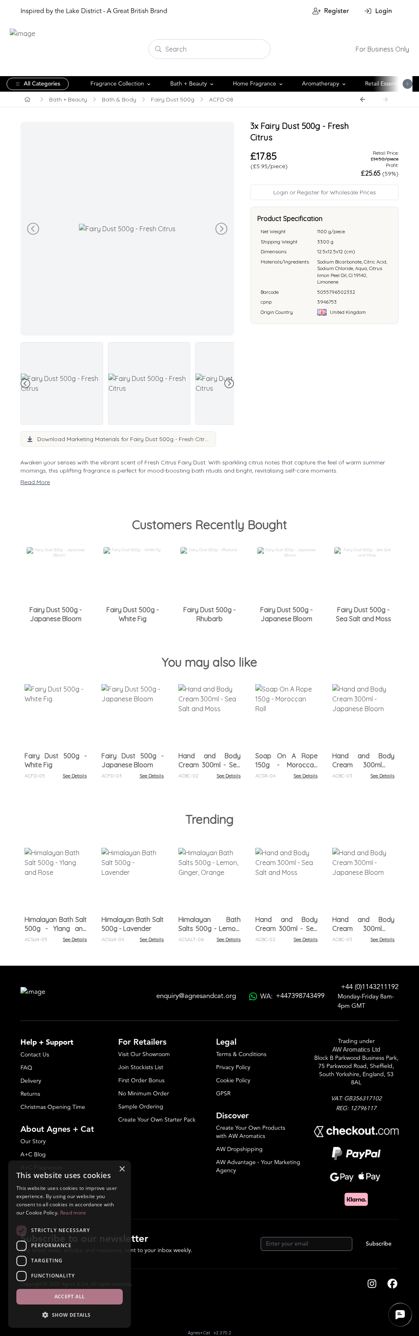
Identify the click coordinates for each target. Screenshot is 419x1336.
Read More (35, 482)
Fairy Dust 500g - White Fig (132, 614)
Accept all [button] (69, 1296)
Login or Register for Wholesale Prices (324, 192)
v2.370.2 (222, 1332)
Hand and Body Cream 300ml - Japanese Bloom (363, 765)
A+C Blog (33, 1154)
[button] (69, 1315)
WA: (292, 996)
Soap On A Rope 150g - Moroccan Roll (286, 765)
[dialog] (69, 1244)
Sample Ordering (140, 1106)
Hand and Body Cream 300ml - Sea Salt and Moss (209, 765)
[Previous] (362, 99)
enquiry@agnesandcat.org (196, 996)
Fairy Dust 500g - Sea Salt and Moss (363, 614)
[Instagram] (372, 1284)
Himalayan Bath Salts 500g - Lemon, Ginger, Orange (209, 928)
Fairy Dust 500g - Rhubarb (209, 614)
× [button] (122, 1169)
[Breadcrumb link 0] (27, 99)
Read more (73, 1212)
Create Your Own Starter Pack (157, 1119)
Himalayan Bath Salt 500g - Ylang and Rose (56, 928)
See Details (75, 776)
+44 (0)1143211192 (370, 987)
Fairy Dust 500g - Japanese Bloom (55, 614)
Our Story (33, 1141)
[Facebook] (392, 1284)
